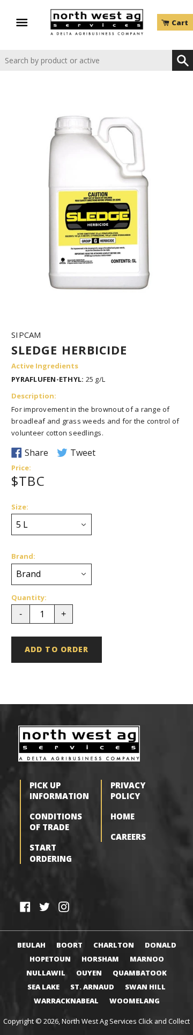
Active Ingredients (44, 366)
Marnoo (147, 959)
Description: (33, 396)
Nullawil (45, 973)
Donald (160, 945)
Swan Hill (145, 987)
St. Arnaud (92, 987)
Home (122, 816)
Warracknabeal (66, 1001)
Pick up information (59, 790)
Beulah (31, 945)
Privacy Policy (127, 790)
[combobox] (86, 60)
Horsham (100, 959)
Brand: (23, 556)
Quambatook (140, 973)
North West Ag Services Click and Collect (126, 1021)
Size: (19, 507)
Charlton (113, 945)
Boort (69, 945)
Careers (128, 836)
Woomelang (134, 1001)
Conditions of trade (55, 821)
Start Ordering (50, 852)
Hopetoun (50, 959)
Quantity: (29, 598)
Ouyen (89, 973)
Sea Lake (43, 987)
